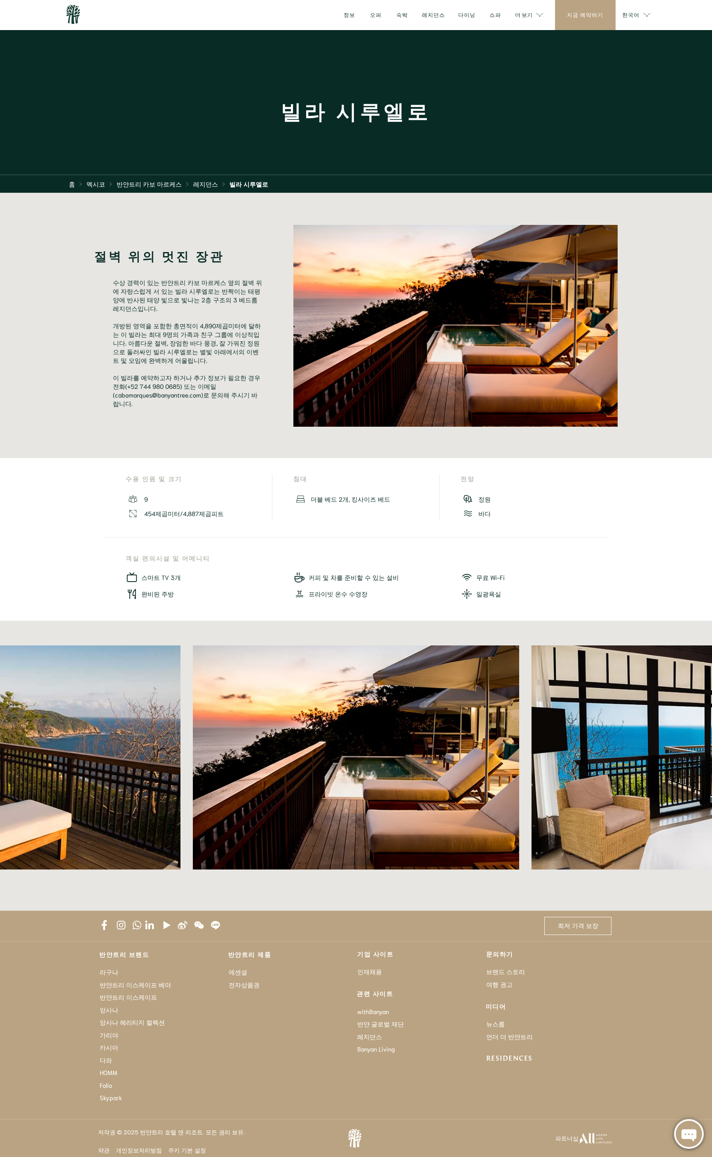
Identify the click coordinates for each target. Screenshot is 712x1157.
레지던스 (205, 184)
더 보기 (523, 14)
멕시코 (96, 184)
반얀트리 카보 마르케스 (149, 184)
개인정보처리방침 (139, 1150)
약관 (104, 1150)
